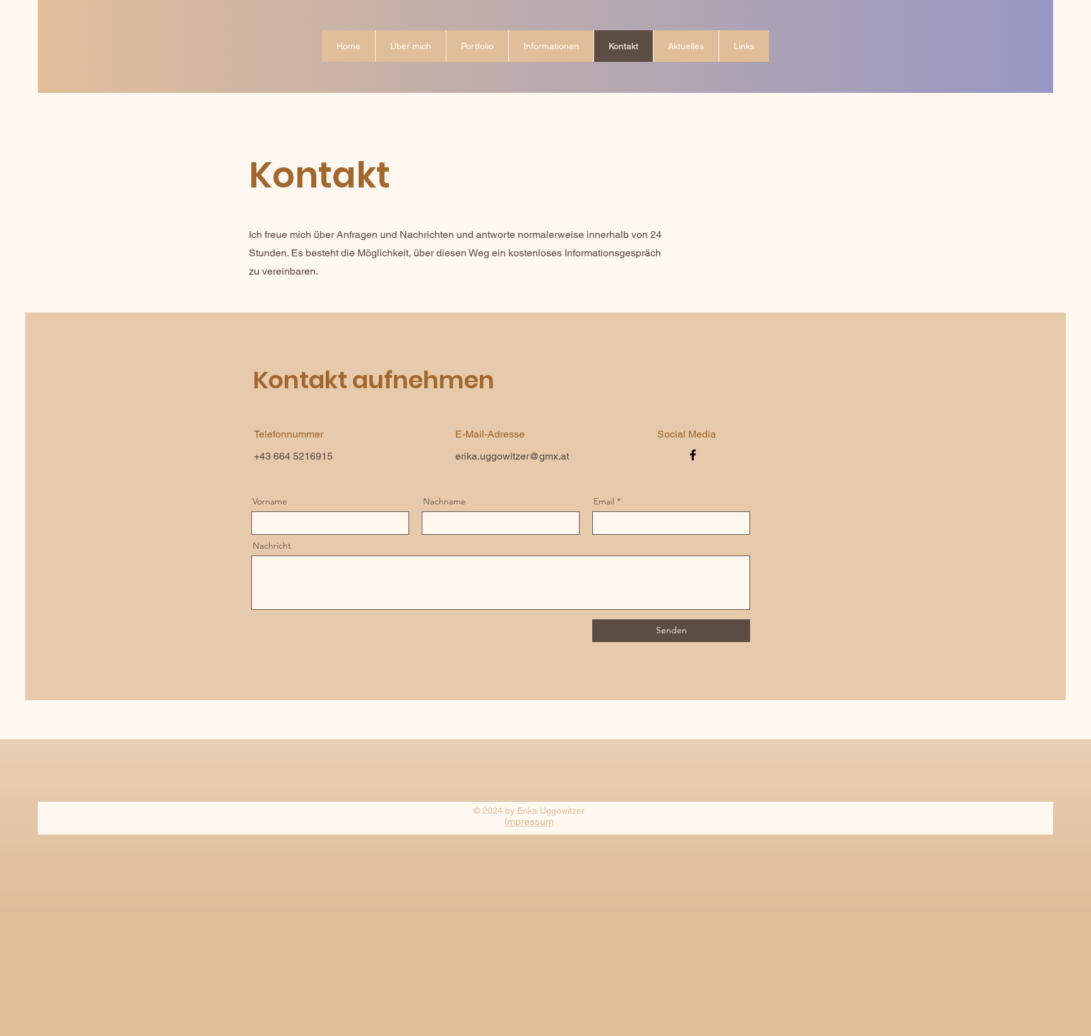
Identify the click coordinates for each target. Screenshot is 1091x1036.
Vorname (270, 501)
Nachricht (272, 545)
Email (603, 501)
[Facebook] (693, 455)
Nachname (444, 501)
